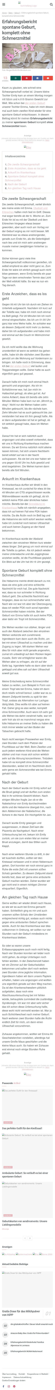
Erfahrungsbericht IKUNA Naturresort (26, 1351)
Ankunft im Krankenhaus (21, 172)
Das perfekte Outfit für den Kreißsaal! (22, 1128)
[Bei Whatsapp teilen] (15, 78)
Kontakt (22, 1374)
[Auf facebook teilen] (37, 78)
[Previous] (25, 1238)
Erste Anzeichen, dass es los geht (27, 168)
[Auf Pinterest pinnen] (27, 78)
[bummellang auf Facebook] (3, 1386)
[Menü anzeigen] (3, 4)
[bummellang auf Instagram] (8, 1386)
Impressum (6, 1377)
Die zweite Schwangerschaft (24, 164)
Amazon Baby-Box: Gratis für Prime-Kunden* (30, 1333)
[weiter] (30, 1238)
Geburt (17, 13)
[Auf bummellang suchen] (51, 4)
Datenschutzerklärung (22, 1377)
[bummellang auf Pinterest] (14, 1386)
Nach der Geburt (17, 184)
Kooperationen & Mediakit (37, 1374)
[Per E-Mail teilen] (48, 78)
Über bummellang (9, 1374)
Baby (11, 13)
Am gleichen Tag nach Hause (24, 188)
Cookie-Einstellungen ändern (13, 1380)
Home (4, 13)
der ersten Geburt (35, 103)
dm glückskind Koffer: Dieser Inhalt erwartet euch (32, 1324)
